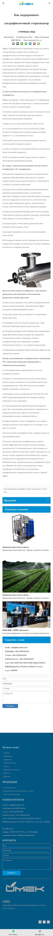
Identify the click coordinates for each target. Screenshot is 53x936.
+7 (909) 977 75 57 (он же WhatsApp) (23, 832)
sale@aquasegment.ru (26, 835)
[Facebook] (48, 922)
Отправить (10, 706)
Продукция (7, 759)
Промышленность (10, 763)
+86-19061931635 (18, 808)
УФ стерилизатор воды (12, 794)
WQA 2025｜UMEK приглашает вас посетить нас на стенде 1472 (16, 630)
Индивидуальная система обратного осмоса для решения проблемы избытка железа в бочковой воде (16, 547)
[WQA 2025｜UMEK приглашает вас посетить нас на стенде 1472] (26, 627)
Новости (7, 773)
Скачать (6, 766)
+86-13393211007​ (22, 651)
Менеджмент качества (11, 770)
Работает (39, 40)
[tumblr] (40, 922)
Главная (6, 753)
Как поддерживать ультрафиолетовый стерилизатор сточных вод (25, 490)
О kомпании (8, 756)
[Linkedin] (44, 922)
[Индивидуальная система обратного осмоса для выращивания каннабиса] (26, 592)
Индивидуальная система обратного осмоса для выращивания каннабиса (16, 595)
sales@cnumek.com (19, 647)
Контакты (7, 776)
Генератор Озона (10, 788)
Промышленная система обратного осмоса (19, 791)
